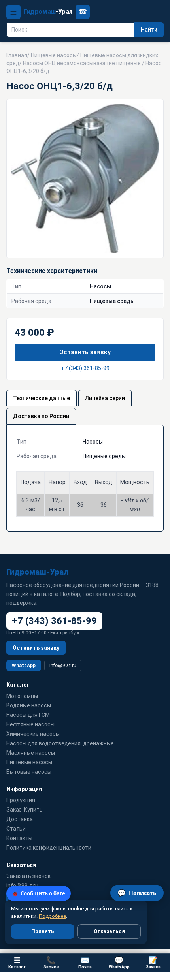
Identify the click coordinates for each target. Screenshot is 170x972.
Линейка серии (105, 398)
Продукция (20, 800)
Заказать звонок (28, 876)
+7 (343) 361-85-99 (85, 368)
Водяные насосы (28, 705)
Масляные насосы (30, 753)
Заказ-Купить (24, 810)
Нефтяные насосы (30, 724)
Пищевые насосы (54, 55)
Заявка (153, 963)
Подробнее (52, 916)
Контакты (19, 838)
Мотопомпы (22, 696)
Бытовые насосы (28, 772)
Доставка (19, 819)
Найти (149, 29)
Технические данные (41, 398)
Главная (16, 55)
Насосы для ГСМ (28, 715)
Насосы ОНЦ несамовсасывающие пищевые (82, 63)
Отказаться (109, 931)
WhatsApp (24, 665)
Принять (42, 931)
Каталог (17, 963)
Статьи (16, 828)
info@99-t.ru (62, 665)
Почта (85, 963)
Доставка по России (41, 416)
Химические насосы (33, 734)
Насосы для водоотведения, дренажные (60, 743)
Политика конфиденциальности (48, 847)
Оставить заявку (85, 352)
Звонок (51, 963)
